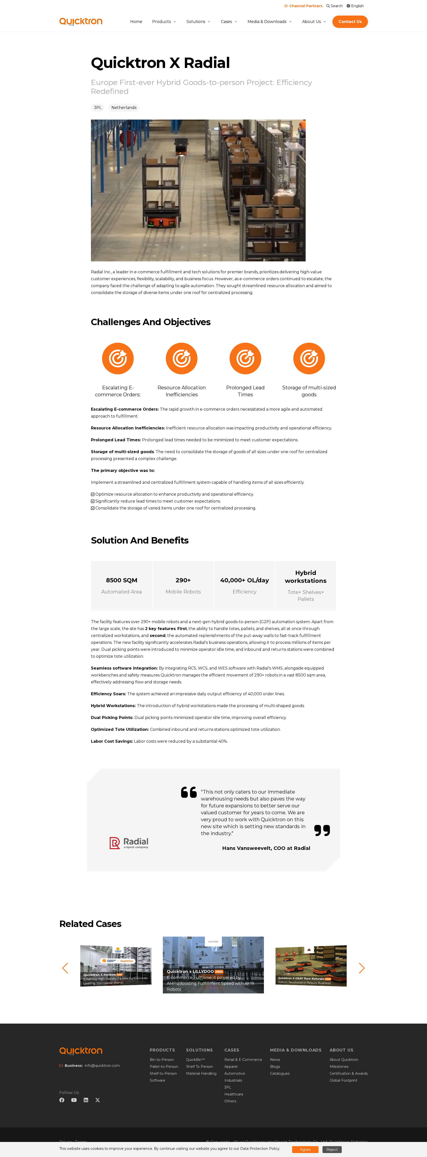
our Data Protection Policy (256, 1148)
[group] (115, 968)
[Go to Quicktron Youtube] (76, 1101)
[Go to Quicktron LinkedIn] (88, 1101)
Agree (305, 1149)
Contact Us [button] (350, 21)
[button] (65, 968)
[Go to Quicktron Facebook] (64, 1101)
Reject (332, 1149)
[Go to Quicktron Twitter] (97, 1101)
